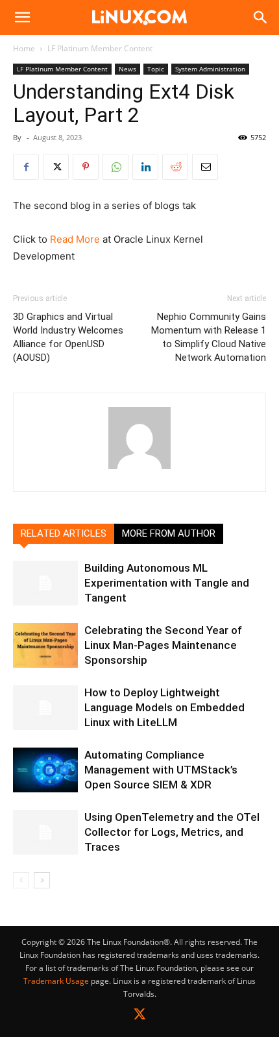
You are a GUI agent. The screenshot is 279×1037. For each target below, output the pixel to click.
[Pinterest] (86, 167)
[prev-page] (21, 880)
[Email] (205, 167)
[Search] (261, 17)
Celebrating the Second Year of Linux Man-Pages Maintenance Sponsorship (163, 645)
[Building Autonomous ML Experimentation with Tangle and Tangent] (45, 583)
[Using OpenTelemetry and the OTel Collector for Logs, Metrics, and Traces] (45, 832)
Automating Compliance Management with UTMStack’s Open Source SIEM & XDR (160, 769)
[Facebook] (26, 167)
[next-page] (42, 880)
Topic (155, 68)
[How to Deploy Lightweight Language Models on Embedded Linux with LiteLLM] (45, 707)
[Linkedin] (145, 167)
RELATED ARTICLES (63, 533)
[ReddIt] (175, 167)
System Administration (210, 68)
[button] (22, 17)
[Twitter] (139, 1016)
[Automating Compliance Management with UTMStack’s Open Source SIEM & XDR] (45, 770)
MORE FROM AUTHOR (168, 533)
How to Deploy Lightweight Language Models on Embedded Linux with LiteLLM (164, 707)
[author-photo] (139, 468)
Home (24, 48)
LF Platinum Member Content (99, 48)
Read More (75, 239)
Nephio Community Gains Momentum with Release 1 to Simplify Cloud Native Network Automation (208, 337)
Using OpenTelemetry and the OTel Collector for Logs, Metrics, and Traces (172, 832)
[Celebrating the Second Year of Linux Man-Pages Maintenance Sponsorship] (45, 645)
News (127, 68)
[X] (56, 167)
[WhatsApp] (115, 167)
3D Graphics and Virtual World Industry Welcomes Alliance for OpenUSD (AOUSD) (68, 337)
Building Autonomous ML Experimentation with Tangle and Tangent (166, 582)
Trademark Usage (56, 980)
